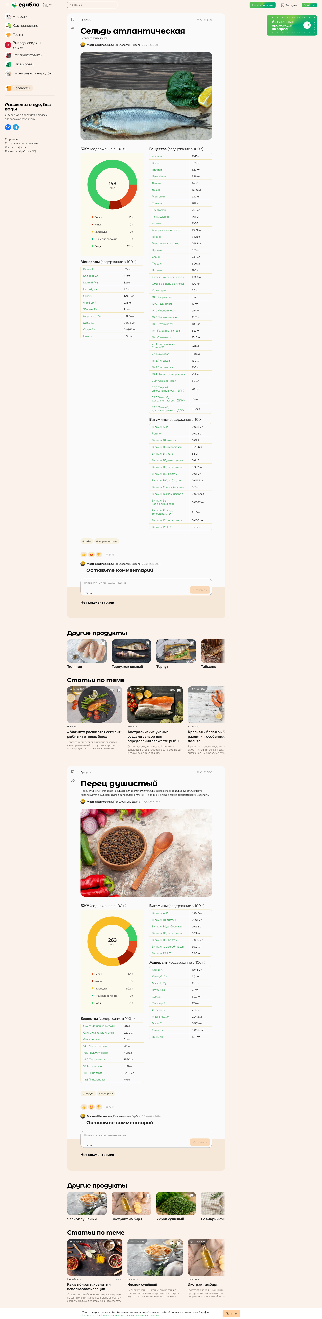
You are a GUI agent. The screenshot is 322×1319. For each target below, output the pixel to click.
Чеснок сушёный (142, 1284)
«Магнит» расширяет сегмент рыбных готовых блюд (94, 734)
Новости (72, 726)
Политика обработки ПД (20, 151)
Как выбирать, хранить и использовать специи (89, 1286)
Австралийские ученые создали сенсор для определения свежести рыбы (153, 736)
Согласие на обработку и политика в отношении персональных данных (120, 1314)
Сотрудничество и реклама (21, 143)
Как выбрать (195, 726)
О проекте (11, 139)
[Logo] (26, 5)
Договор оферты (15, 147)
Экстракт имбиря (203, 1284)
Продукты (85, 19)
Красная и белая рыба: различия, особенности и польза (210, 736)
